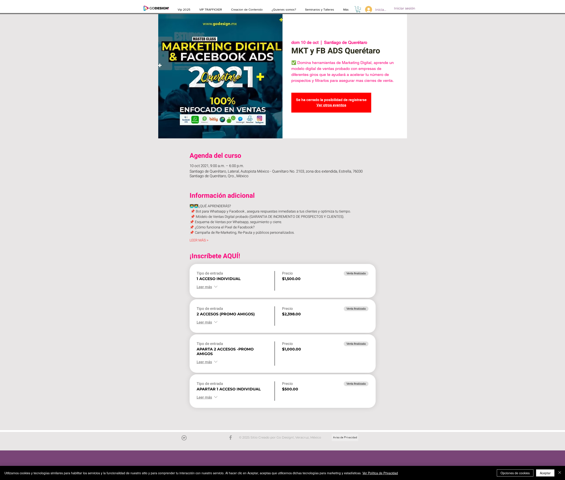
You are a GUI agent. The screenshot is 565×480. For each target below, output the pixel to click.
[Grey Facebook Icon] (231, 437)
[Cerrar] (559, 472)
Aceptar (545, 473)
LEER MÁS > (199, 240)
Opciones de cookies (515, 473)
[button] (358, 9)
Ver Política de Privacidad (380, 473)
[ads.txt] (184, 438)
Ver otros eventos (331, 105)
